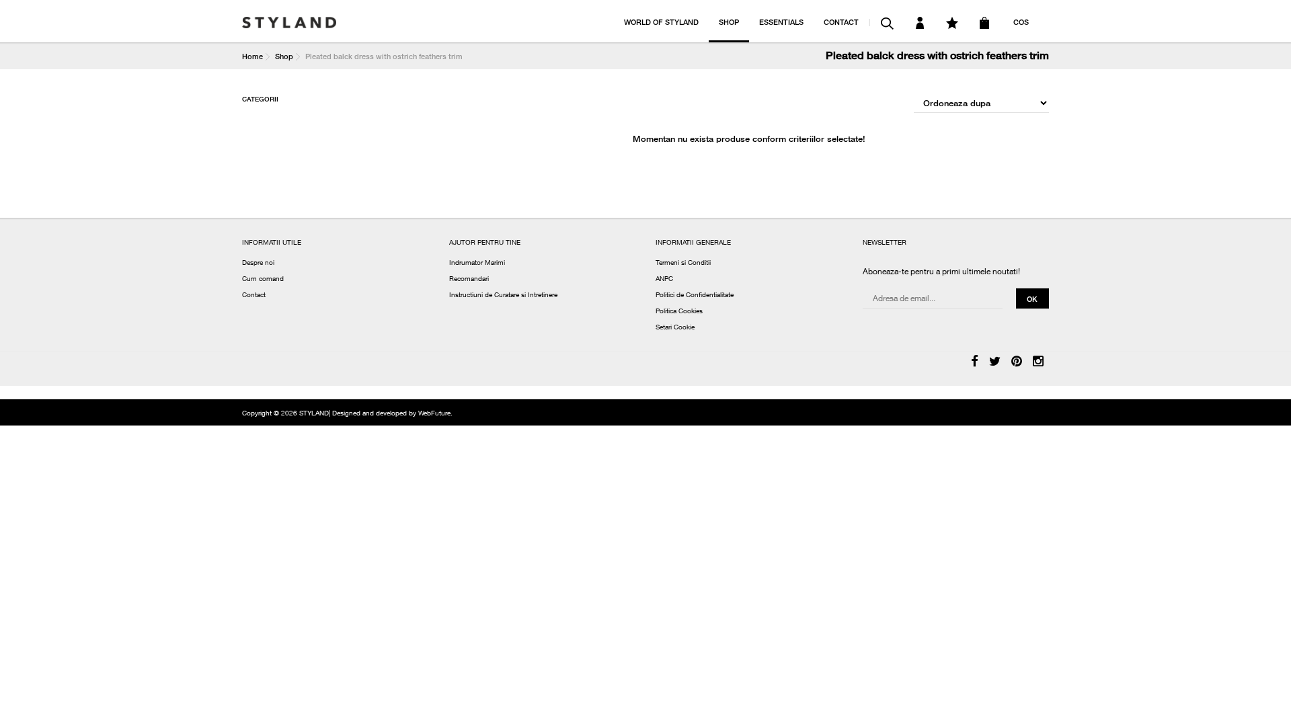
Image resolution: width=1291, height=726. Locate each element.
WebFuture (434, 414)
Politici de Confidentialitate (695, 295)
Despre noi (258, 263)
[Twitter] (995, 362)
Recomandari (469, 279)
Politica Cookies (679, 312)
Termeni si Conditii (683, 263)
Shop (284, 56)
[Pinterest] (1016, 362)
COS (1021, 21)
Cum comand (263, 279)
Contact (254, 295)
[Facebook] (975, 362)
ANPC (664, 279)
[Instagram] (1038, 362)
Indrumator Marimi (477, 263)
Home (252, 56)
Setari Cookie (675, 328)
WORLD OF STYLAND (661, 21)
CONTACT (841, 21)
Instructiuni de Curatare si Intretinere (503, 295)
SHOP (729, 21)
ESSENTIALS (781, 21)
